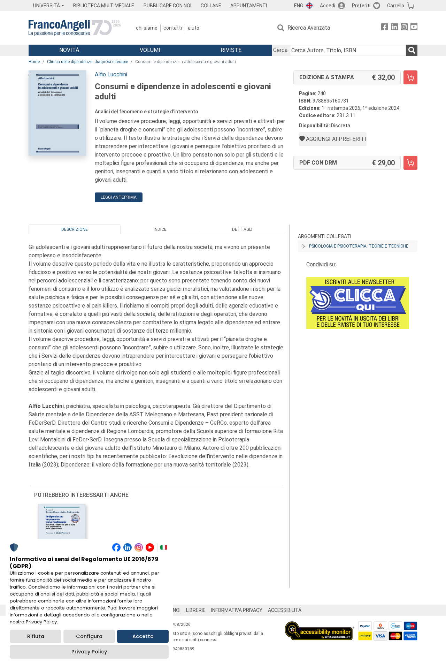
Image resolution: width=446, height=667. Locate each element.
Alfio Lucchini (111, 74)
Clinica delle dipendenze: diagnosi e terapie (87, 61)
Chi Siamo (146, 28)
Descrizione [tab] (74, 229)
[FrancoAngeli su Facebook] (384, 28)
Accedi (327, 5)
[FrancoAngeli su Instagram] (404, 28)
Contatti (172, 28)
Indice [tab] (160, 229)
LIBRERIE (196, 610)
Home (34, 61)
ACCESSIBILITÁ (284, 610)
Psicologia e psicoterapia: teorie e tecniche (358, 246)
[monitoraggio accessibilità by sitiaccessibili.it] (319, 625)
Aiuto (193, 28)
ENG (298, 5)
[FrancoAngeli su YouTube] (413, 28)
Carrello (395, 5)
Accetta (143, 636)
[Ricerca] (411, 50)
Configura (89, 636)
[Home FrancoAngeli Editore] (75, 27)
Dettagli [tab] (242, 229)
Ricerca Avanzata (308, 27)
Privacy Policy (89, 651)
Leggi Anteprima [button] (119, 197)
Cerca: (281, 50)
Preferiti (361, 5)
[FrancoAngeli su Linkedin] (394, 28)
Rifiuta (35, 636)
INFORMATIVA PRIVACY (236, 610)
